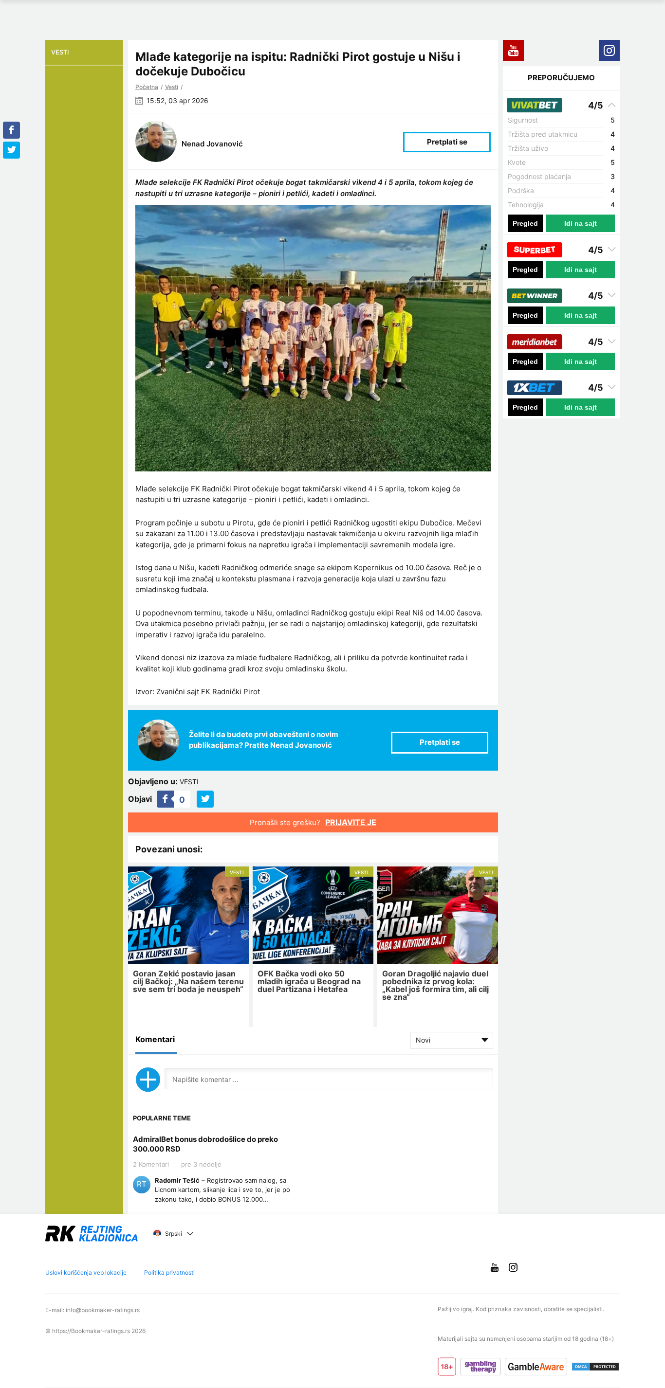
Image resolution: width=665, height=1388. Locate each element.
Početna (146, 86)
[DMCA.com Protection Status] (595, 1366)
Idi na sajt (580, 223)
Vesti (171, 86)
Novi (423, 1040)
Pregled (525, 223)
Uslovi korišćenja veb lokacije (86, 1272)
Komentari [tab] (155, 1039)
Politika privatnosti (169, 1272)
